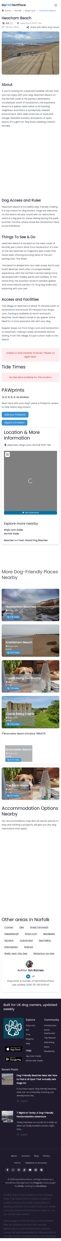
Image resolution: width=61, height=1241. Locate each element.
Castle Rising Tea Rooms (23, 678)
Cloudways (41, 1186)
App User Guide (33, 1056)
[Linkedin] (28, 977)
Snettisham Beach (19, 642)
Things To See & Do (18, 236)
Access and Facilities (20, 299)
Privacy (46, 1155)
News (46, 1046)
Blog (36, 1155)
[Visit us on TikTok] (24, 1170)
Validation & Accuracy (36, 1162)
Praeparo (37, 1182)
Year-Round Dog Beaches (33, 540)
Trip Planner (50, 1037)
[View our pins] (41, 1170)
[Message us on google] (35, 1170)
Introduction (50, 1025)
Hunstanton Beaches (21, 607)
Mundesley (49, 933)
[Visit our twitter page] (13, 1170)
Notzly (21, 1186)
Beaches (9, 540)
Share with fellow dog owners (44, 27)
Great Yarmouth (39, 927)
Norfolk (17, 10)
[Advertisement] (30, 160)
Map (28, 1043)
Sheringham (11, 947)
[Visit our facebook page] (7, 1170)
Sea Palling (45, 940)
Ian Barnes (36, 970)
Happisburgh (11, 933)
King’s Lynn (31, 933)
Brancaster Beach (19, 749)
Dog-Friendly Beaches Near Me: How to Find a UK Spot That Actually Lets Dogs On (37, 1079)
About (7, 84)
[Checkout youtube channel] (30, 1170)
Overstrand (26, 940)
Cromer (8, 927)
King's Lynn (30, 10)
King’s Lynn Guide (13, 529)
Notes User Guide (34, 1060)
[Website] (33, 977)
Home (7, 10)
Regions (30, 1039)
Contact (25, 1155)
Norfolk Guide (11, 533)
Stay (28, 1034)
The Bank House (17, 785)
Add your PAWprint (15, 414)
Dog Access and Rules (21, 200)
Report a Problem (15, 422)
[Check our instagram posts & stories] (18, 1170)
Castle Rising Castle (20, 714)
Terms (17, 1162)
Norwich (8, 940)
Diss (21, 927)
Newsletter (49, 1051)
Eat (27, 1029)
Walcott (28, 947)
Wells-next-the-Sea (15, 953)
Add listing (49, 1042)
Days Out (30, 1025)
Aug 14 (24, 1101)
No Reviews (22, 397)
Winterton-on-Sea (43, 953)
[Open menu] (55, 5)
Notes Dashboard (49, 1031)
